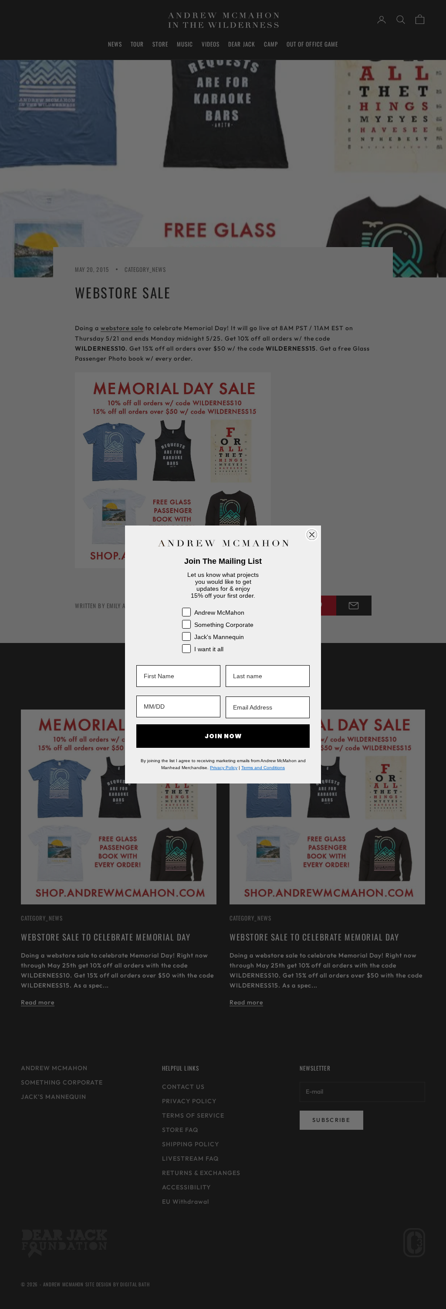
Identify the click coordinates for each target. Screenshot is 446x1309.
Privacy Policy (223, 767)
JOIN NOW (223, 736)
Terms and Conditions (263, 767)
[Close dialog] (312, 534)
